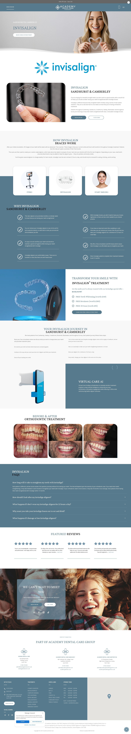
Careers (51, 688)
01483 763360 (24, 665)
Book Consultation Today (24, 35)
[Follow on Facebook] (39, 612)
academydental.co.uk (65, 669)
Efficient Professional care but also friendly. (78, 548)
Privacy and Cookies (54, 697)
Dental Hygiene (32, 704)
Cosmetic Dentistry (33, 688)
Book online (78, 117)
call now (50, 604)
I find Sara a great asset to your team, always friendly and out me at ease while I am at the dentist (52, 550)
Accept (23, 721)
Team (50, 693)
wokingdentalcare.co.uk (24, 668)
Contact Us (52, 695)
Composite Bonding (33, 693)
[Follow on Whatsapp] (34, 612)
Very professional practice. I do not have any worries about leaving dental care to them (26, 549)
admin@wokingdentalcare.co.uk (24, 667)
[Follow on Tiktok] (48, 612)
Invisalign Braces (32, 690)
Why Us (51, 690)
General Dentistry (33, 702)
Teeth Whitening (32, 695)
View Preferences (37, 721)
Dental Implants (32, 697)
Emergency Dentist (33, 706)
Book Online (10, 7)
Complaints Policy (54, 700)
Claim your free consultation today (87, 312)
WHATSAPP (9, 691)
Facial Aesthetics (32, 700)
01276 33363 (97, 117)
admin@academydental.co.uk (65, 667)
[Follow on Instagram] (43, 612)
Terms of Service (53, 702)
